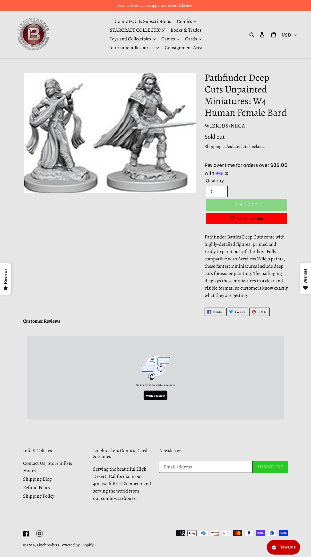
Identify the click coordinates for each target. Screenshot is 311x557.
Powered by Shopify (77, 545)
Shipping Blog (37, 479)
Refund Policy (36, 487)
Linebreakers (48, 545)
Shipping (213, 146)
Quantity (215, 180)
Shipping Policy (38, 496)
